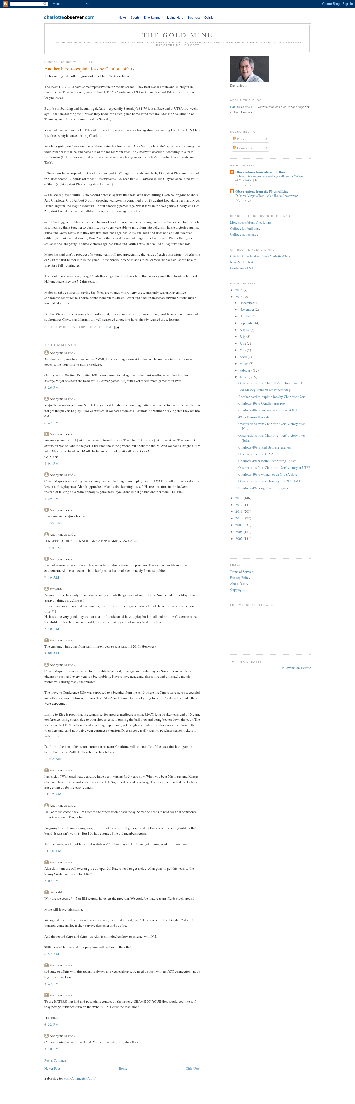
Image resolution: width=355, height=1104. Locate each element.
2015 (239, 290)
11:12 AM (53, 794)
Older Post (193, 1068)
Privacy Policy (240, 577)
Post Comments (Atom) (80, 1078)
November (247, 309)
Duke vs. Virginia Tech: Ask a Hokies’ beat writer (266, 195)
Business (193, 18)
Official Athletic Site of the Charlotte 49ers (260, 256)
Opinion (209, 18)
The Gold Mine (177, 34)
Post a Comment (55, 1060)
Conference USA (241, 268)
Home (123, 1068)
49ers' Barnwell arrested (255, 416)
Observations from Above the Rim (260, 171)
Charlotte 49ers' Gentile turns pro (261, 403)
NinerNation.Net (241, 262)
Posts (240, 139)
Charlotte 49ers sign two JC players (263, 487)
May (243, 350)
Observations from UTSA (255, 454)
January (245, 377)
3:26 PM (51, 387)
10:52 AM (53, 758)
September (247, 323)
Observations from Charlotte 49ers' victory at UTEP (274, 467)
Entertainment (153, 18)
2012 (239, 504)
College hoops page (244, 234)
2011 (239, 511)
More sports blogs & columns (250, 222)
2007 (239, 538)
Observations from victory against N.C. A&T (269, 481)
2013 (239, 498)
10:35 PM (52, 523)
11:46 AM (53, 851)
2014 (239, 296)
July (243, 336)
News (123, 18)
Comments (244, 148)
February (246, 370)
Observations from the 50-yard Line (261, 191)
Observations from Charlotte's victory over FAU (271, 383)
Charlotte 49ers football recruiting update (267, 460)
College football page (245, 228)
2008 (239, 531)
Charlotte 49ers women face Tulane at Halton (269, 410)
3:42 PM (51, 984)
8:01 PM (51, 463)
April (244, 356)
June (243, 343)
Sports (135, 18)
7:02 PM (51, 881)
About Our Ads (240, 583)
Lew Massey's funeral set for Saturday (264, 389)
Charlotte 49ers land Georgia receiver (264, 447)
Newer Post (52, 1068)
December (247, 302)
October (246, 316)
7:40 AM (52, 628)
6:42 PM (51, 422)
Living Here (175, 18)
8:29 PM (51, 498)
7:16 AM (52, 577)
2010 (239, 518)
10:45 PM (52, 547)
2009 (239, 525)
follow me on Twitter (296, 667)
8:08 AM (52, 653)
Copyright (237, 589)
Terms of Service (241, 571)
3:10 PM (51, 1049)
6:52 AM (52, 954)
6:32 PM (51, 1024)
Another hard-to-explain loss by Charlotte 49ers (89, 69)
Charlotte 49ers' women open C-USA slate (267, 474)
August (245, 329)
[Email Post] (116, 327)
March (244, 363)
